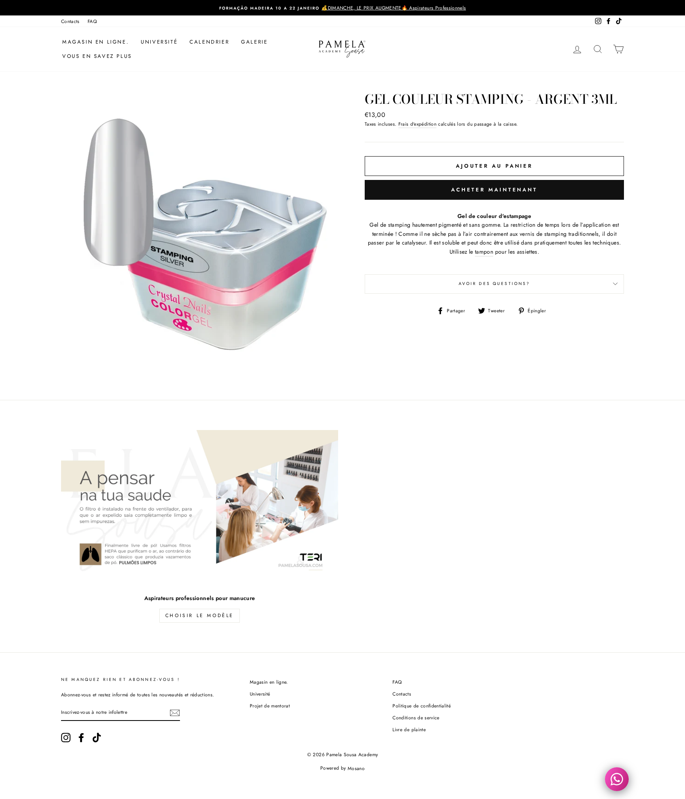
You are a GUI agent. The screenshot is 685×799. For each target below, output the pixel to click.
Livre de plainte (409, 729)
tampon (484, 252)
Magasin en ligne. (95, 42)
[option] (342, 7)
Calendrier (209, 42)
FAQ (92, 21)
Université (159, 42)
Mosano (356, 768)
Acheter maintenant (494, 189)
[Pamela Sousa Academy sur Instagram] (66, 737)
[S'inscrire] (175, 713)
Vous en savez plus (97, 56)
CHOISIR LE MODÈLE (199, 615)
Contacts (70, 21)
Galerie (254, 42)
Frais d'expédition (417, 123)
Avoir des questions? (494, 284)
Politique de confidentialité (421, 705)
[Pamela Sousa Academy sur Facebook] (81, 737)
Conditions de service (415, 717)
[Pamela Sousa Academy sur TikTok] (96, 737)
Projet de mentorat (270, 705)
